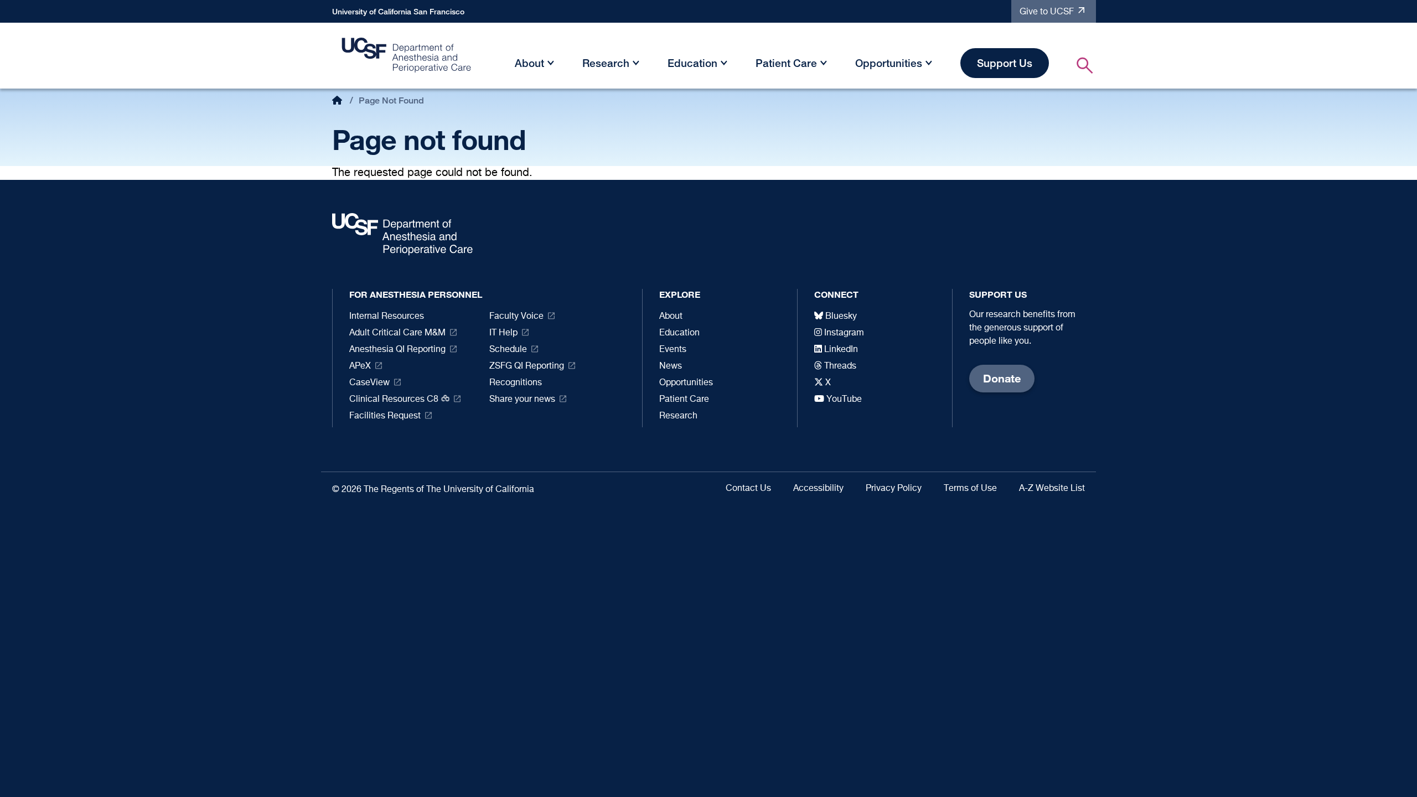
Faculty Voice (516, 316)
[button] (550, 65)
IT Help (503, 333)
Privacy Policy (894, 488)
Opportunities (888, 62)
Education (692, 62)
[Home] (407, 58)
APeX (360, 366)
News (670, 366)
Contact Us (748, 488)
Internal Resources (386, 316)
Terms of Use (970, 488)
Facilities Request (385, 416)
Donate (1002, 378)
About (529, 62)
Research (605, 62)
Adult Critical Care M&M (397, 333)
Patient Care (786, 62)
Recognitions (515, 383)
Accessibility (818, 488)
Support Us (1004, 62)
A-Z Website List (1052, 488)
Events (672, 349)
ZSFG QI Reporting (526, 366)
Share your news (522, 399)
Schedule (508, 349)
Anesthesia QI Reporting (397, 349)
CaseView (369, 383)
